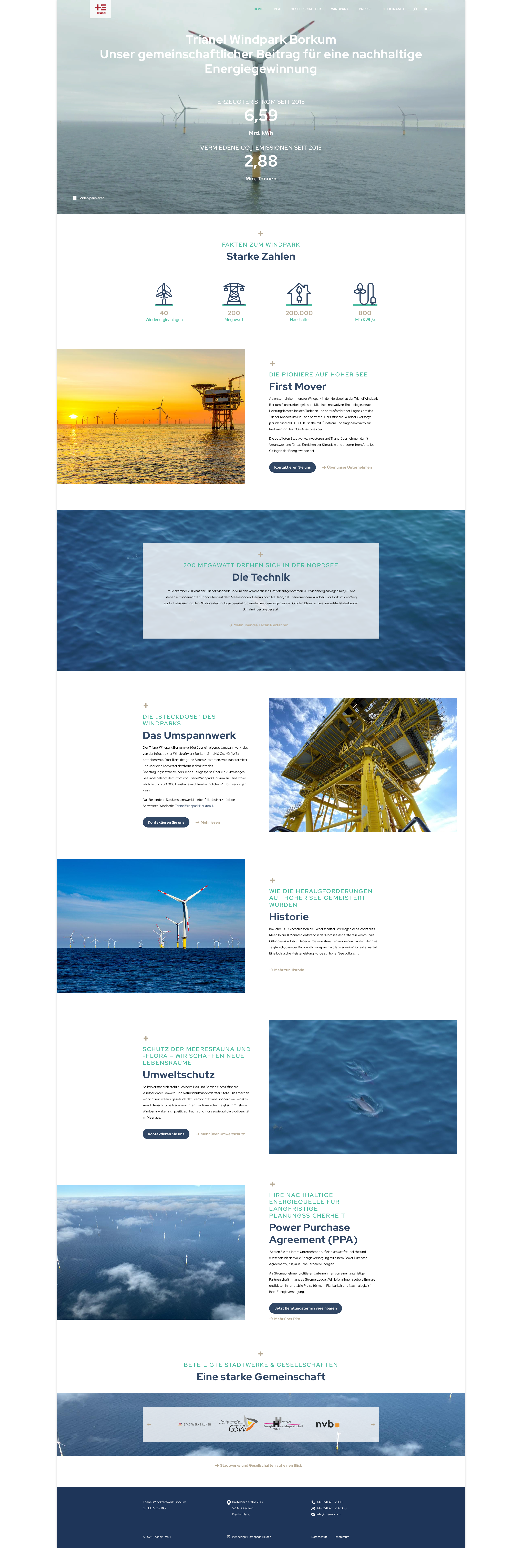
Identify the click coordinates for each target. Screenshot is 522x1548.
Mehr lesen (210, 822)
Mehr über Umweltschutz (223, 1134)
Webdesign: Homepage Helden (251, 1537)
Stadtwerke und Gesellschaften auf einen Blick (261, 1465)
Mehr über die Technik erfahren (261, 625)
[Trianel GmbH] (100, 9)
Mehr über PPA (287, 1318)
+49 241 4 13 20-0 (329, 1502)
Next (373, 1424)
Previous (149, 1424)
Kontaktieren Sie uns (292, 467)
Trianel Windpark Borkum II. (194, 806)
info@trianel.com (328, 1514)
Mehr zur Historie (289, 970)
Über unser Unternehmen (349, 467)
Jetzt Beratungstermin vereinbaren (305, 1308)
